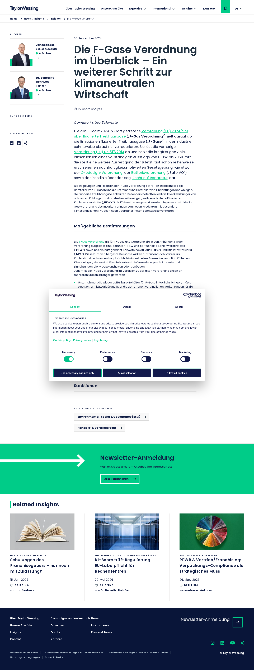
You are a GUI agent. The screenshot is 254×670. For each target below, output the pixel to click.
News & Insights (34, 18)
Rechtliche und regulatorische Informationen (138, 652)
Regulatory (100, 340)
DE (236, 9)
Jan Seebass (25, 590)
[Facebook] (19, 143)
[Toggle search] (225, 8)
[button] (225, 8)
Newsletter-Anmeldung (205, 619)
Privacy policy (82, 340)
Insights (187, 9)
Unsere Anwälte (112, 9)
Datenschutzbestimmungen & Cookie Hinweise (73, 652)
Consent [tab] (75, 306)
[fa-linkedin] (219, 643)
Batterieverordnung (148, 172)
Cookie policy (62, 340)
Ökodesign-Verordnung (102, 172)
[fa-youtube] (229, 643)
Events (55, 632)
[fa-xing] (239, 643)
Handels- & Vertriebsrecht (97, 428)
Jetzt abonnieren (127, 469)
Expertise (135, 9)
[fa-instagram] (209, 643)
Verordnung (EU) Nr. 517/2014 (99, 151)
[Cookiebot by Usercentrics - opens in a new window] (186, 295)
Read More (35, 57)
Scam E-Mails (54, 657)
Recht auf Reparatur (150, 177)
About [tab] (179, 306)
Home (13, 18)
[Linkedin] (11, 143)
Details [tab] (127, 306)
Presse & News (101, 632)
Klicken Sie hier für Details (42, 557)
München (45, 53)
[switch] (107, 359)
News (95, 618)
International (162, 9)
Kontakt (15, 639)
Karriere (209, 9)
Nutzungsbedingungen (25, 657)
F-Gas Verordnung (91, 242)
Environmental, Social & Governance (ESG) (109, 417)
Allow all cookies (177, 372)
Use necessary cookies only (77, 372)
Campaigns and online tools (71, 618)
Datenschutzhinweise (24, 652)
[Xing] (25, 143)
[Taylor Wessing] (24, 9)
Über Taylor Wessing (80, 9)
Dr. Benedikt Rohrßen (115, 590)
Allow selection (127, 372)
